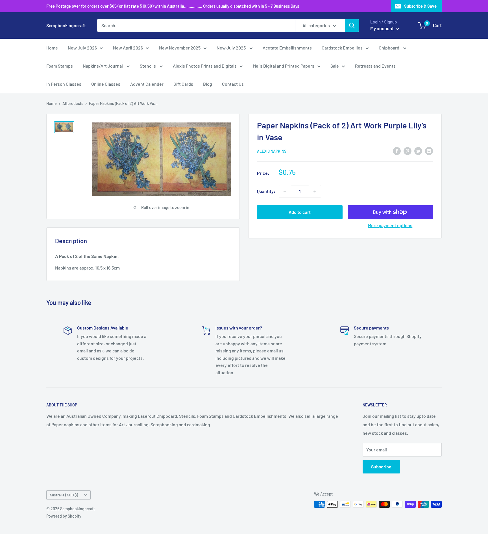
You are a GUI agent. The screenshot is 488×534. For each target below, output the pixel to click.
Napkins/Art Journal (103, 65)
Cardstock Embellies (342, 47)
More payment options (390, 225)
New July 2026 (82, 47)
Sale (334, 65)
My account (382, 28)
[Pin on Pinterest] (407, 150)
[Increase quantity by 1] (315, 191)
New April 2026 (128, 47)
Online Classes (105, 84)
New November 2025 (180, 47)
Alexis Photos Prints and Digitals (205, 65)
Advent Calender (147, 84)
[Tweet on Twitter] (418, 150)
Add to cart (300, 212)
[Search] (352, 25)
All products (72, 103)
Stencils (148, 65)
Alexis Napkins (271, 151)
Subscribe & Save (420, 5)
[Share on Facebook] (397, 150)
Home (52, 47)
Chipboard (389, 47)
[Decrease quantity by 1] (285, 191)
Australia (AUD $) (63, 494)
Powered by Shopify (63, 516)
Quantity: (266, 191)
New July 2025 (232, 47)
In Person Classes (63, 84)
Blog (207, 84)
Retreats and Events (375, 65)
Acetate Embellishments (287, 47)
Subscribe (381, 466)
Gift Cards (183, 84)
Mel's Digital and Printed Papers (283, 65)
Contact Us (233, 84)
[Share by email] (429, 150)
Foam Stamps (59, 65)
